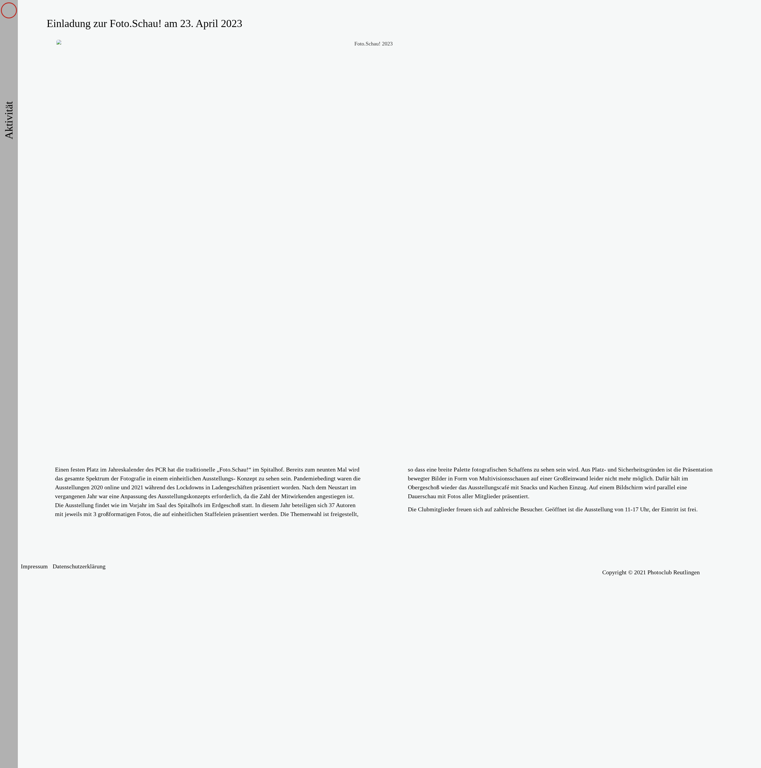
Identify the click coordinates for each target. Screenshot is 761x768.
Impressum (34, 566)
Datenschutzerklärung (79, 566)
